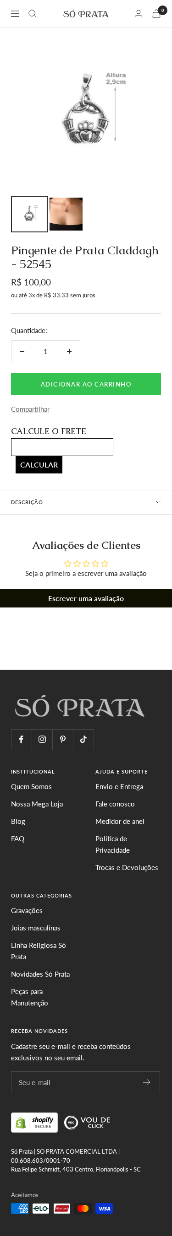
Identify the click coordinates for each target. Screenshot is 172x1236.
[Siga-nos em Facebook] (21, 739)
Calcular (39, 464)
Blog (18, 821)
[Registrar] (147, 1082)
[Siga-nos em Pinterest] (62, 739)
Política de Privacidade (112, 844)
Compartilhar (30, 409)
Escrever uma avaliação (86, 598)
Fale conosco (115, 804)
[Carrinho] (156, 13)
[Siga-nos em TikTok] (83, 739)
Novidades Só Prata (40, 974)
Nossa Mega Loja (37, 804)
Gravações (27, 910)
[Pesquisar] (32, 14)
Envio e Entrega (119, 786)
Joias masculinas (36, 928)
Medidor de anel (119, 821)
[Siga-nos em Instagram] (42, 739)
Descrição (27, 502)
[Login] (138, 13)
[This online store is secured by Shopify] (35, 1121)
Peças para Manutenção (29, 997)
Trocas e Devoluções (126, 867)
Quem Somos (31, 786)
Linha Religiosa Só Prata (38, 951)
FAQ (17, 838)
